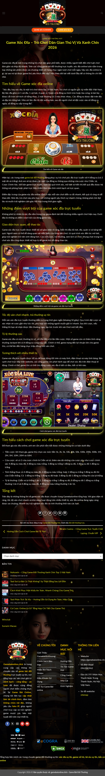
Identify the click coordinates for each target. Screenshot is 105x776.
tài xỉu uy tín (91, 757)
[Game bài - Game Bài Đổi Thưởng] (52, 13)
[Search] (102, 13)
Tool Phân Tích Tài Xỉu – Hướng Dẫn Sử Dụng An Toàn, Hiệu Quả (41, 599)
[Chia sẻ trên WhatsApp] (40, 513)
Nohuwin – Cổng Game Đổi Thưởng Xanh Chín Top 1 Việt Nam (40, 572)
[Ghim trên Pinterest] (60, 513)
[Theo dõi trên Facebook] (7, 724)
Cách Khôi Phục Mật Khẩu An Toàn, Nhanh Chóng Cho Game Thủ (41, 590)
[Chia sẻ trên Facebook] (45, 513)
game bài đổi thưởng (34, 178)
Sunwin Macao (9, 626)
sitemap (84, 695)
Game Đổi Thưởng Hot (52, 38)
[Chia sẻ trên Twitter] (50, 513)
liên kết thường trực (76, 523)
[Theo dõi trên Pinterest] (22, 724)
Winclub (6, 620)
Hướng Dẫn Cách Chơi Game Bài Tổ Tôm (26, 532)
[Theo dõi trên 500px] (17, 730)
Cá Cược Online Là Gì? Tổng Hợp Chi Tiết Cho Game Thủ (37, 608)
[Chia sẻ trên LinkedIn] (65, 513)
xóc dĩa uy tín (65, 757)
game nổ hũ (78, 757)
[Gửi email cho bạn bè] (55, 513)
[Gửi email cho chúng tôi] (17, 724)
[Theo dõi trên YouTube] (27, 724)
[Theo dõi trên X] (12, 724)
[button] (3, 13)
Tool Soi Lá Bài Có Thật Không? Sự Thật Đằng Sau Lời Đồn (38, 581)
